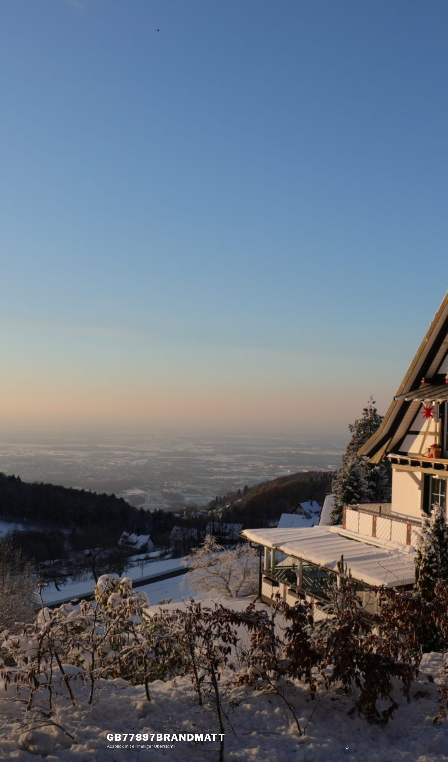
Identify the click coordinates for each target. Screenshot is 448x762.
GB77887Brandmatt (166, 737)
